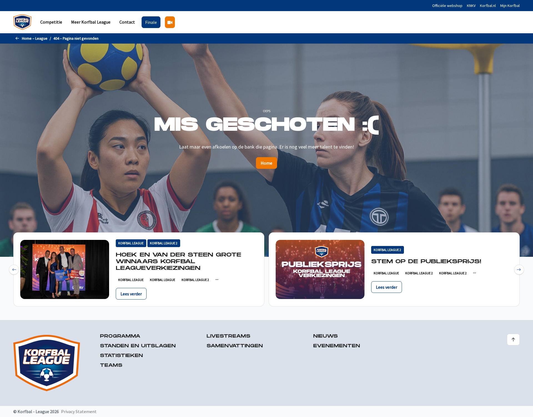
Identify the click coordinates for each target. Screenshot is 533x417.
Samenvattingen (235, 346)
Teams (111, 365)
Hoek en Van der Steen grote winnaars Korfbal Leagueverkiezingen (178, 262)
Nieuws (325, 336)
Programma (120, 336)
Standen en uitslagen (138, 346)
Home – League (34, 38)
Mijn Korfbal (510, 5)
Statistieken (121, 355)
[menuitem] (51, 22)
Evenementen (336, 346)
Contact (127, 22)
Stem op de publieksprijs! (426, 261)
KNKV (471, 5)
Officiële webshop (447, 5)
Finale (151, 22)
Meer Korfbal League (90, 22)
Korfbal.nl (488, 5)
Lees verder (131, 294)
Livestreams (228, 336)
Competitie (51, 22)
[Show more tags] (217, 280)
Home (266, 163)
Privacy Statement (79, 411)
